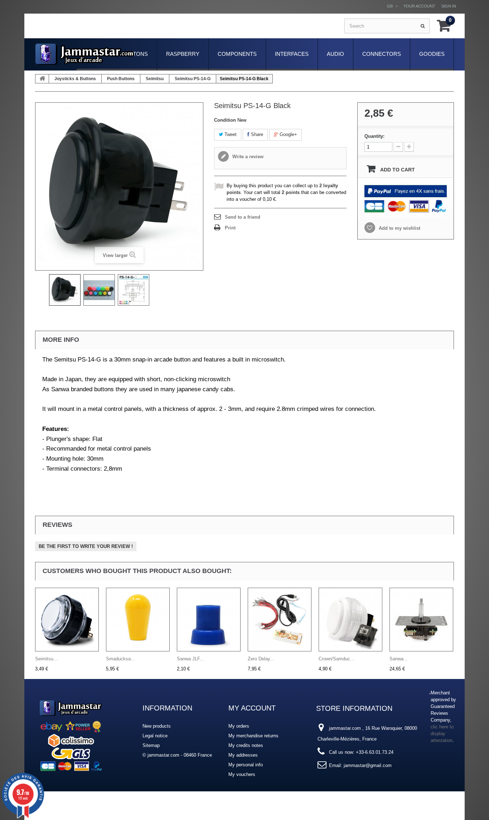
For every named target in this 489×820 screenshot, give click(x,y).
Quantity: (374, 136)
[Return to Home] (42, 78)
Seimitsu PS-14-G (192, 78)
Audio (335, 54)
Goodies (432, 54)
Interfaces (292, 54)
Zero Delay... (261, 658)
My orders (238, 726)
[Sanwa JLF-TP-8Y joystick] (421, 619)
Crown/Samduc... (336, 658)
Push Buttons (121, 78)
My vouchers (241, 774)
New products (156, 726)
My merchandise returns (253, 735)
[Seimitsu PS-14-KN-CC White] (67, 619)
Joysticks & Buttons (75, 78)
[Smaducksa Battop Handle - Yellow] (138, 619)
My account (252, 708)
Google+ (287, 134)
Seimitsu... (46, 658)
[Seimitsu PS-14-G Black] (65, 290)
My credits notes (245, 745)
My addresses (243, 755)
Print (230, 228)
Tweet (230, 134)
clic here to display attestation (442, 733)
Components (237, 54)
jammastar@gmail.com (368, 765)
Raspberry (182, 54)
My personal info (245, 764)
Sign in (448, 6)
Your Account (419, 6)
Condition (225, 120)
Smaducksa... (120, 658)
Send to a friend (242, 217)
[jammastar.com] (85, 54)
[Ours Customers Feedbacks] (71, 734)
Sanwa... (398, 658)
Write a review (247, 156)
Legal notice (155, 735)
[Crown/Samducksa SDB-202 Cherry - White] (350, 619)
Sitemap (151, 745)
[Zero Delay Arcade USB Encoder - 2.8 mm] (279, 619)
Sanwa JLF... (190, 658)
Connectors (381, 54)
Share (256, 134)
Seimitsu (155, 78)
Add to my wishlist (398, 228)
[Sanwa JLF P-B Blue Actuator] (209, 619)
